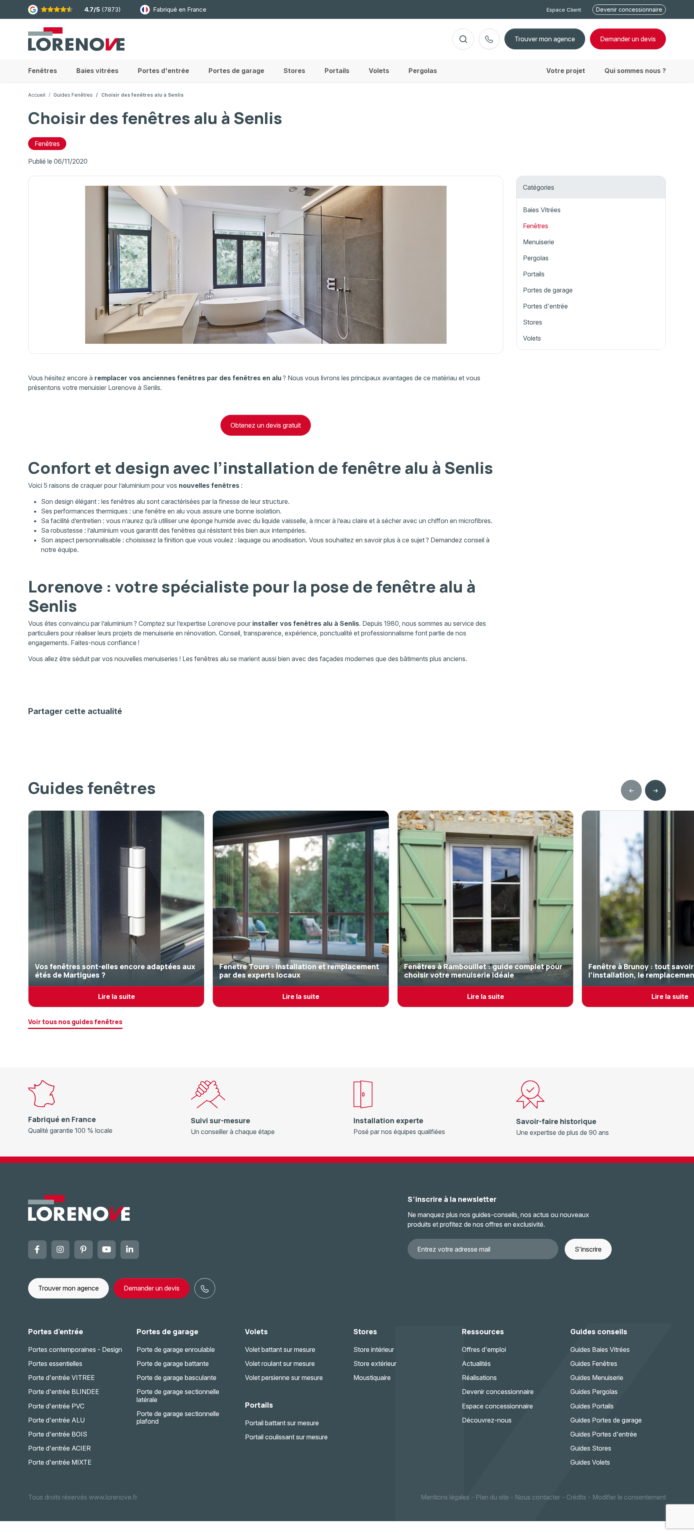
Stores (532, 322)
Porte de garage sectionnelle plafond (178, 1417)
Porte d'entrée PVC (56, 1406)
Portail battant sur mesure (282, 1423)
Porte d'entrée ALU (56, 1420)
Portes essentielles (55, 1363)
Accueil (36, 95)
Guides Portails (592, 1406)
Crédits (576, 1497)
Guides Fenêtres (73, 95)
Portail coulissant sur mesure (286, 1437)
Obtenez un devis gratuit (266, 425)
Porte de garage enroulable (176, 1349)
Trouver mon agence (544, 39)
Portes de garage (548, 290)
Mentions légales (445, 1497)
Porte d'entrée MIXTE (60, 1462)
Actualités (476, 1363)
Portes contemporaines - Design (75, 1349)
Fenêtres (47, 144)
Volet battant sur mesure (280, 1349)
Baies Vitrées (542, 210)
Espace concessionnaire (497, 1406)
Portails (534, 274)
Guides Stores (590, 1448)
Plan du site (492, 1497)
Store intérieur (373, 1349)
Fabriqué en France (179, 9)
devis (628, 39)
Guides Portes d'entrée (603, 1434)
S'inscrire (588, 1249)
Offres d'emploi (484, 1349)
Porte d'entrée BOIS (57, 1434)
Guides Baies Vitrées (600, 1349)
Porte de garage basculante (176, 1378)
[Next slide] (655, 790)
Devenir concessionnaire (629, 9)
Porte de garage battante (173, 1363)
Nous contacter (537, 1497)
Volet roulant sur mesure (280, 1363)
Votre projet (565, 71)
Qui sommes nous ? (635, 71)
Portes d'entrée (545, 306)
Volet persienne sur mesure (284, 1378)
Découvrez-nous (487, 1420)
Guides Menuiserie (596, 1378)
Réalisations (479, 1378)
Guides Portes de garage (606, 1420)
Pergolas (536, 258)
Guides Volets (590, 1462)
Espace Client (564, 9)
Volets (532, 338)
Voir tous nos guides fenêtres (75, 1021)
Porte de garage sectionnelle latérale (178, 1395)
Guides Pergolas (594, 1392)
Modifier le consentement (629, 1497)
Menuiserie (538, 242)
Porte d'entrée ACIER (59, 1448)
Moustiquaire (372, 1378)
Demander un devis (152, 1288)
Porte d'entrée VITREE (61, 1378)
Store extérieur (374, 1363)
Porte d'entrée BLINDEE (63, 1392)
